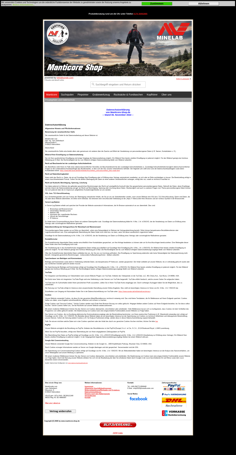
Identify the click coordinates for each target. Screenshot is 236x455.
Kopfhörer (152, 94)
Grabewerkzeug (101, 94)
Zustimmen (156, 3)
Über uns (166, 94)
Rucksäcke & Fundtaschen (128, 94)
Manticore (51, 94)
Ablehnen (203, 3)
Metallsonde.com (65, 78)
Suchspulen (67, 94)
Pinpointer (83, 94)
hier (156, 321)
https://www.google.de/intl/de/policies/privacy (134, 291)
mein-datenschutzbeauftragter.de (78, 363)
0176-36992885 (140, 14)
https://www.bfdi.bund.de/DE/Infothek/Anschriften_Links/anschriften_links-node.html (90, 170)
